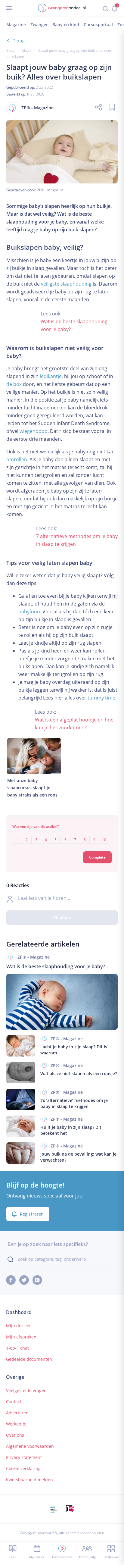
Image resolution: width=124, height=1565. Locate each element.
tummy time (101, 697)
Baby (10, 50)
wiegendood (34, 431)
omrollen (16, 459)
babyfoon (29, 611)
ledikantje (51, 376)
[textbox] (62, 835)
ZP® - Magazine (50, 189)
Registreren (32, 1214)
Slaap (26, 50)
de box (14, 384)
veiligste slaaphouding (66, 283)
